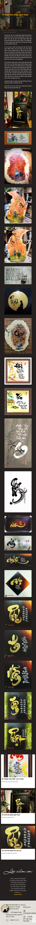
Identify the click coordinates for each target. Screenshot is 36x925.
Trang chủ (3, 30)
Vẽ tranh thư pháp (23, 30)
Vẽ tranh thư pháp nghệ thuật (11, 815)
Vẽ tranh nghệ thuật (12, 30)
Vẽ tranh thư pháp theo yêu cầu (11, 850)
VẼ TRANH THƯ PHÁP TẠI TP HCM (12, 779)
